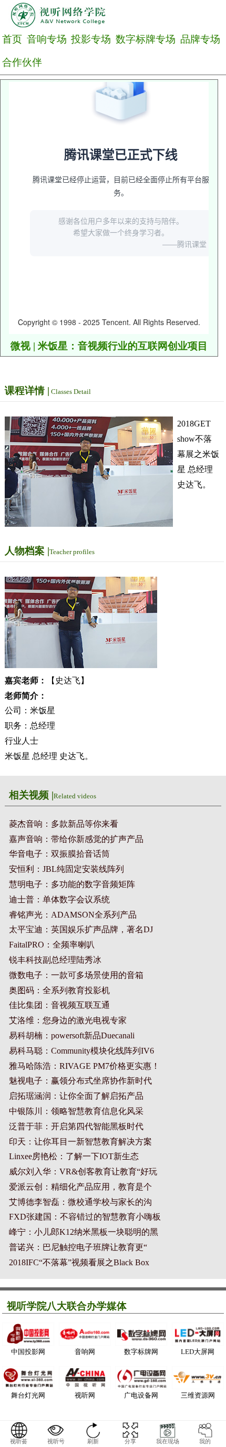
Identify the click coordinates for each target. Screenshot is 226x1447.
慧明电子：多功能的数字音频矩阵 (72, 884)
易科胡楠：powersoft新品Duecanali (72, 1035)
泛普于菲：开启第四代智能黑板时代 (76, 1126)
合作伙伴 (22, 62)
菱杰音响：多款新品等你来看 (63, 823)
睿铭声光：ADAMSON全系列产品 (73, 914)
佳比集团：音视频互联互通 (59, 1005)
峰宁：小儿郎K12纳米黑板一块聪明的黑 (83, 1231)
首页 (12, 39)
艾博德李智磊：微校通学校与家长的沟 (80, 1202)
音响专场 (47, 39)
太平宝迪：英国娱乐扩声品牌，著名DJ (81, 929)
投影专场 (91, 39)
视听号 (56, 1441)
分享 (130, 1441)
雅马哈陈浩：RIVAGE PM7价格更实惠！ (84, 1065)
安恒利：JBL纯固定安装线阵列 (66, 869)
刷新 (93, 1441)
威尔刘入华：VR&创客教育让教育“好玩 (83, 1171)
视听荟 (18, 1441)
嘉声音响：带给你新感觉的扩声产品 (76, 839)
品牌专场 (200, 39)
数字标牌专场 (146, 39)
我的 (205, 1441)
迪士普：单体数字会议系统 (59, 899)
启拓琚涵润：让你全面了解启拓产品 (76, 1095)
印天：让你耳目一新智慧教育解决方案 (80, 1141)
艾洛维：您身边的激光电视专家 (68, 1020)
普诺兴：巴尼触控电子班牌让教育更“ (78, 1247)
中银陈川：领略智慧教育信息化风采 (76, 1111)
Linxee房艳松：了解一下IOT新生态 (74, 1156)
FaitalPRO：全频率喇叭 (52, 944)
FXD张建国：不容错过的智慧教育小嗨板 (85, 1216)
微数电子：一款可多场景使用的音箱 (76, 975)
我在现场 (167, 1441)
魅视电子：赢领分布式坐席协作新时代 (80, 1080)
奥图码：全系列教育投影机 (59, 990)
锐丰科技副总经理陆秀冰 (55, 959)
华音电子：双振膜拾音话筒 (59, 853)
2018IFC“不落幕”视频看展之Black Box (79, 1262)
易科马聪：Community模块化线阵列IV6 (81, 1050)
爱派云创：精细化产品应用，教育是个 (80, 1186)
